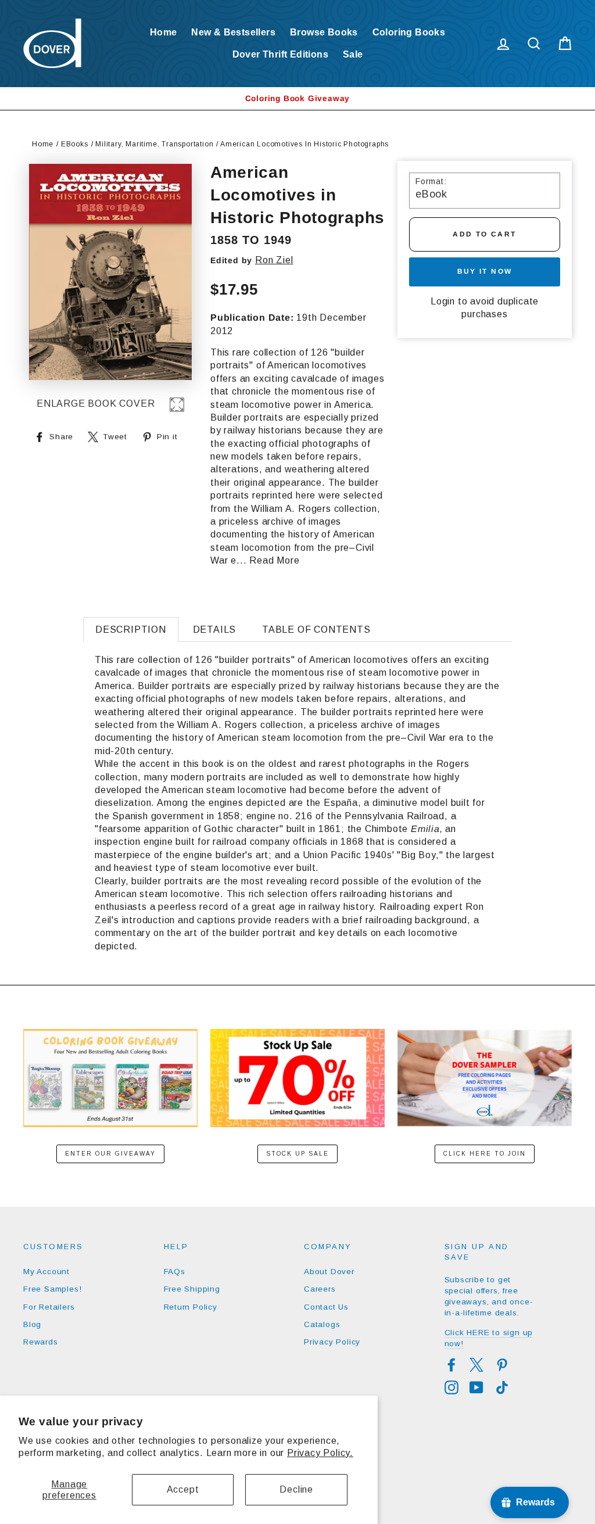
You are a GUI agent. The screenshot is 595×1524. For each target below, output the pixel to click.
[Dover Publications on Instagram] (451, 1387)
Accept (183, 1489)
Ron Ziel (274, 260)
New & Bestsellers (233, 32)
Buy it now (484, 271)
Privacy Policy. (320, 1453)
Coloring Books (409, 32)
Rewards (40, 1341)
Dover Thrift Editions (280, 54)
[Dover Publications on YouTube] (476, 1387)
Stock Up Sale (297, 1153)
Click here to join (484, 1153)
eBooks (74, 144)
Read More (274, 560)
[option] (297, 98)
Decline (296, 1489)
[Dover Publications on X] (476, 1365)
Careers (320, 1289)
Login (443, 301)
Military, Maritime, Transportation (154, 144)
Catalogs (322, 1324)
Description (130, 629)
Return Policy (190, 1307)
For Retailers (48, 1307)
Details (214, 629)
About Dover (329, 1271)
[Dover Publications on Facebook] (451, 1365)
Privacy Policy (332, 1341)
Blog (32, 1324)
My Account (46, 1271)
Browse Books (324, 32)
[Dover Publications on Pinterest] (502, 1365)
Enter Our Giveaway (110, 1153)
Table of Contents (316, 629)
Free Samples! (52, 1289)
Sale (353, 54)
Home (163, 32)
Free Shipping (192, 1289)
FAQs (174, 1271)
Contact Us (326, 1307)
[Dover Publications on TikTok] (502, 1387)
